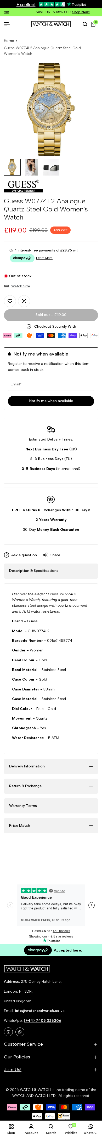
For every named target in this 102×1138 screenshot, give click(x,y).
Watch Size (20, 286)
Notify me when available (51, 401)
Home (9, 40)
